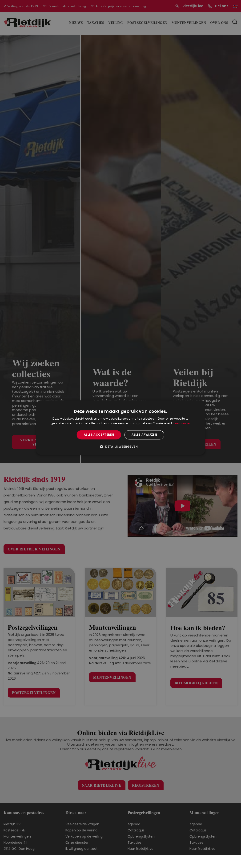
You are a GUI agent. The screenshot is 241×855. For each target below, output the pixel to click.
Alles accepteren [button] (99, 435)
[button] (120, 446)
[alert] (120, 427)
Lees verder (181, 423)
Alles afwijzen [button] (144, 435)
